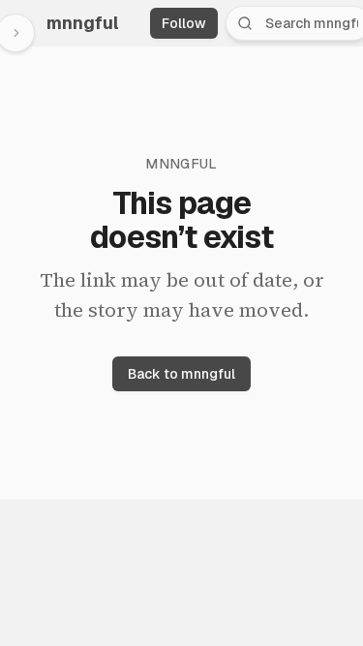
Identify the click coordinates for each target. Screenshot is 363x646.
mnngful (82, 23)
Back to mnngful (181, 374)
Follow (184, 23)
